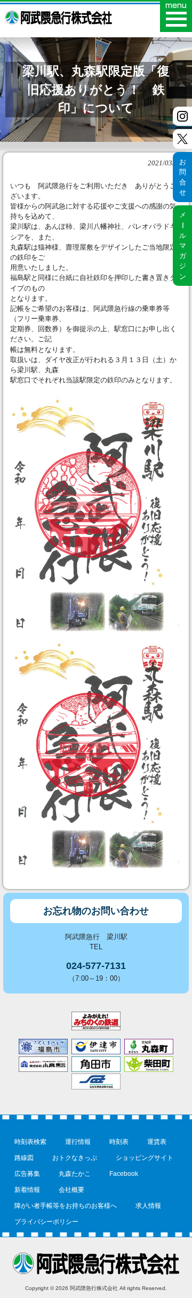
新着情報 (27, 1189)
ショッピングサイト (144, 1157)
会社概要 (71, 1189)
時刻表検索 (30, 1141)
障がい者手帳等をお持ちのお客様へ (65, 1205)
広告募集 (27, 1173)
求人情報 (148, 1205)
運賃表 (156, 1141)
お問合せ (182, 177)
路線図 (24, 1157)
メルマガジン (183, 245)
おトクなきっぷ (74, 1157)
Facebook (123, 1173)
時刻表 (119, 1141)
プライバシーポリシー (46, 1221)
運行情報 (78, 1141)
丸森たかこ (75, 1173)
